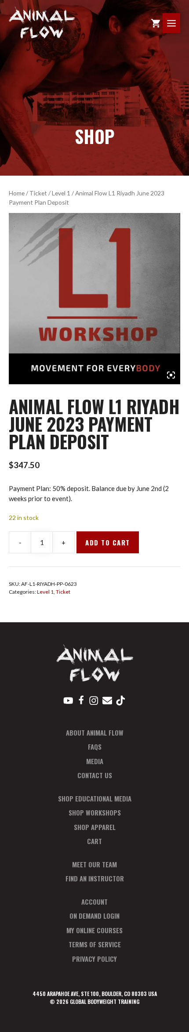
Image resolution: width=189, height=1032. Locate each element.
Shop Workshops (95, 812)
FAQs (95, 746)
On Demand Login (94, 915)
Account (94, 901)
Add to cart (107, 542)
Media (94, 761)
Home (17, 193)
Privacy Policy (94, 958)
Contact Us (94, 775)
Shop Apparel (95, 827)
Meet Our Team (94, 864)
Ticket (38, 193)
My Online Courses (94, 930)
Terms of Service (95, 944)
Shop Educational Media (94, 798)
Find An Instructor (94, 878)
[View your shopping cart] (156, 23)
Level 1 (61, 193)
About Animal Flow (95, 732)
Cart (94, 841)
